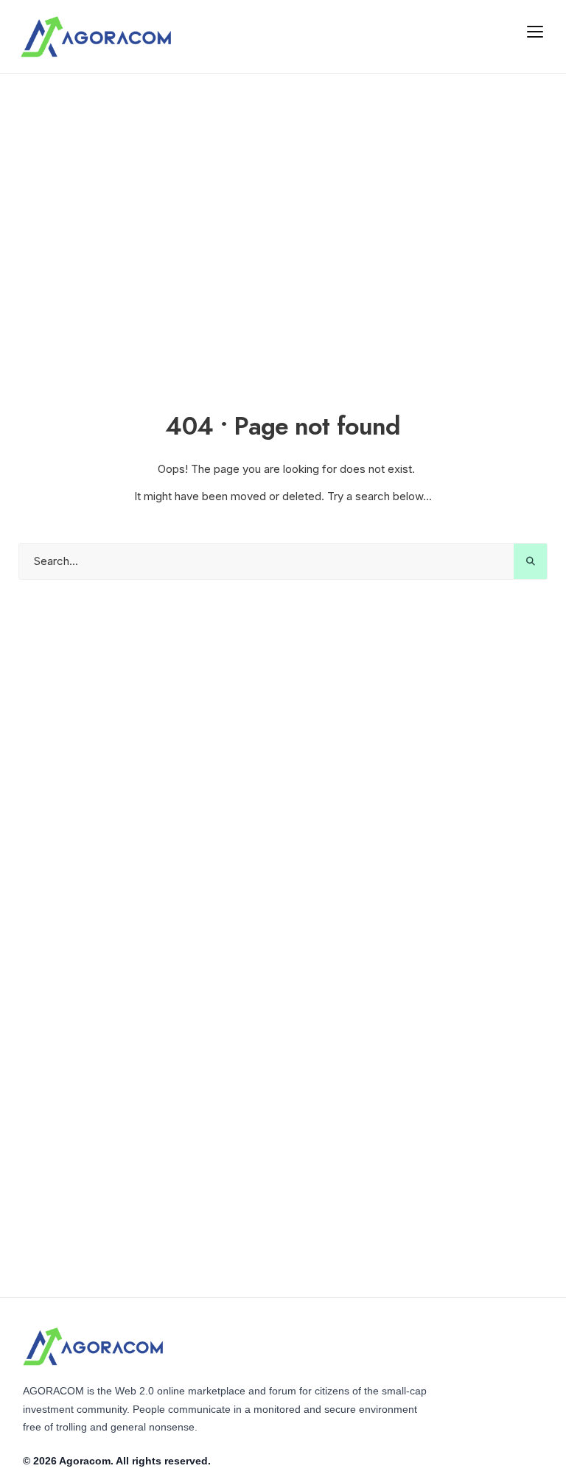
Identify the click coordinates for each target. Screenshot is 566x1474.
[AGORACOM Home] (93, 1346)
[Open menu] (535, 31)
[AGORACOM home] (96, 36)
